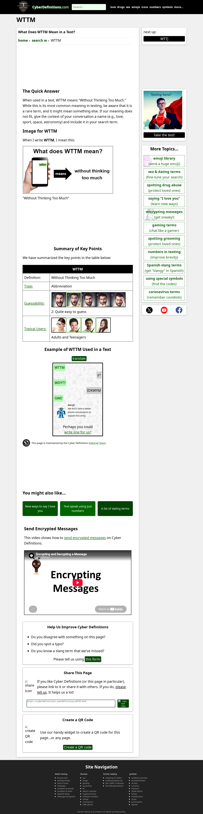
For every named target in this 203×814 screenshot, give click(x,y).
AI (83, 788)
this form (93, 659)
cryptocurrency (89, 793)
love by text (62, 777)
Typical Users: (35, 328)
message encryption (66, 796)
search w (39, 40)
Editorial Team (97, 443)
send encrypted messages (85, 537)
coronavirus (88, 802)
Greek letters (137, 791)
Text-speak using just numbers (78, 508)
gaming (86, 783)
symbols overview (139, 777)
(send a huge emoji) (164, 161)
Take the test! (164, 135)
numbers (155, 7)
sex (128, 7)
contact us (99, 811)
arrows (134, 783)
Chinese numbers (90, 796)
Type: (28, 286)
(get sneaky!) (164, 214)
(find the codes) (164, 281)
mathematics (137, 796)
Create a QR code (78, 747)
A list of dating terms (115, 509)
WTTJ (164, 38)
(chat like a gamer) (164, 228)
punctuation (136, 802)
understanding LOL (114, 780)
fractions (135, 788)
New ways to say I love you (40, 508)
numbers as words (65, 788)
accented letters (138, 780)
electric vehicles (89, 791)
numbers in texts (64, 791)
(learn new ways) (164, 201)
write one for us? (77, 432)
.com (50, 7)
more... (178, 7)
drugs (121, 7)
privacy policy (119, 811)
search (108, 811)
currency (135, 785)
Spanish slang (63, 793)
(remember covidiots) (164, 294)
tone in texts (62, 783)
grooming (87, 785)
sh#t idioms (88, 804)
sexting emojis (63, 780)
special (134, 804)
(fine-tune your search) (164, 174)
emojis (136, 7)
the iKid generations (114, 785)
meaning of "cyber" (114, 777)
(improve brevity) (164, 254)
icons (144, 7)
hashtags (61, 785)
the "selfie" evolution (115, 783)
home (23, 40)
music (134, 799)
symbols (167, 7)
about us (89, 811)
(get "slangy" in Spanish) (164, 268)
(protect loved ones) (164, 188)
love (113, 7)
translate (79, 358)
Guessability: (34, 303)
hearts (134, 793)
